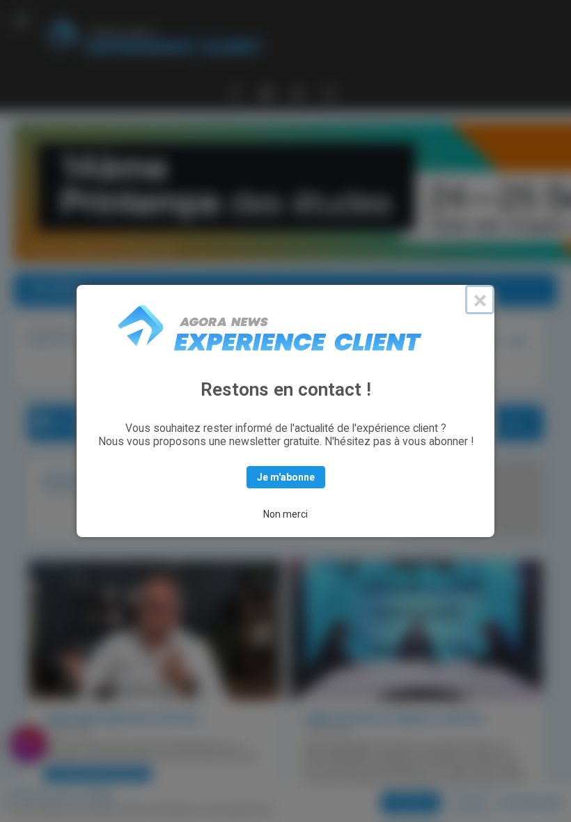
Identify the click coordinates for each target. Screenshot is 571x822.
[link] (28, 744)
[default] (329, 93)
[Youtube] (297, 92)
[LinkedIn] (267, 92)
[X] (235, 92)
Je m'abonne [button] (286, 477)
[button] (21, 21)
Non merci (285, 514)
